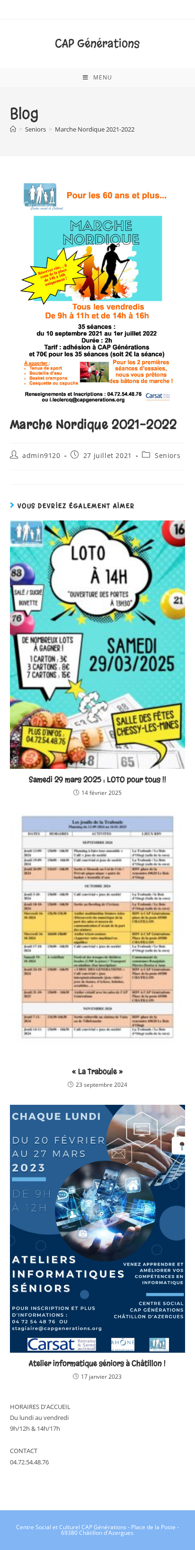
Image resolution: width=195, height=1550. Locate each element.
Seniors (167, 455)
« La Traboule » (97, 1071)
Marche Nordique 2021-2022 (94, 129)
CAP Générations (97, 43)
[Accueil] (13, 129)
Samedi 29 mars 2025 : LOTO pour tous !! (97, 779)
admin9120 (41, 455)
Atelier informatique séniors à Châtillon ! (97, 1363)
